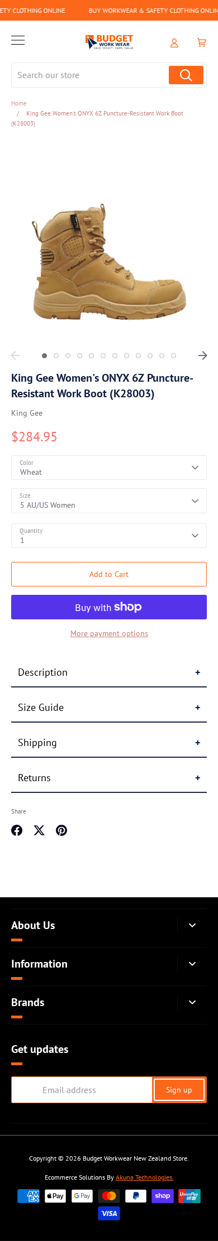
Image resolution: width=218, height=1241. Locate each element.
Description (43, 672)
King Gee (26, 413)
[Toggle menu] (18, 42)
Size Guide (41, 707)
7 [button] (114, 355)
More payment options (109, 633)
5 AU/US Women (47, 505)
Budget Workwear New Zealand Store (135, 1158)
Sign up (179, 1090)
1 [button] (44, 355)
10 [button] (150, 355)
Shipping (37, 742)
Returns (34, 777)
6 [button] (103, 355)
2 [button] (56, 355)
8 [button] (126, 355)
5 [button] (91, 355)
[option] (109, 242)
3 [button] (67, 355)
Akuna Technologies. (145, 1177)
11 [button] (161, 355)
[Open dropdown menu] (192, 925)
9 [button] (138, 355)
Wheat (31, 472)
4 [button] (79, 355)
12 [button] (173, 355)
